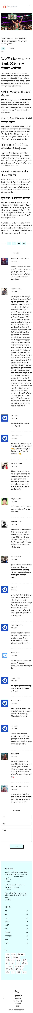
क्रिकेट (13, 954)
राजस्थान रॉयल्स (19, 966)
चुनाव (18, 960)
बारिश (7, 972)
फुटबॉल (8, 957)
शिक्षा (6, 929)
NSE (18, 972)
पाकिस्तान (24, 963)
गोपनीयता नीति (18, 1001)
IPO (18, 963)
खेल (3, 48)
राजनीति (7, 925)
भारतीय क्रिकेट (10, 960)
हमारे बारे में (18, 996)
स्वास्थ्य (7, 943)
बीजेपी (24, 960)
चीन (7, 963)
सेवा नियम (18, 998)
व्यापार (6, 914)
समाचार (7, 918)
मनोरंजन (7, 921)
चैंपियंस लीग (9, 969)
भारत (7, 954)
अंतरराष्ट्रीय (8, 936)
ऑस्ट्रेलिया (16, 957)
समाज (6, 939)
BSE (24, 972)
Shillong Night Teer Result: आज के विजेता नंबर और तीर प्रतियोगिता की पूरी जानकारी (15, 895)
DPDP (18, 1006)
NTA (12, 963)
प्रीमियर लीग (18, 969)
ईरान (13, 972)
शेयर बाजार (21, 954)
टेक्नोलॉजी (7, 932)
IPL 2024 (9, 966)
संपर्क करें (18, 1004)
